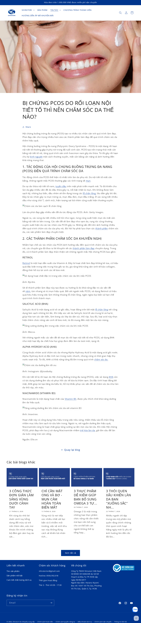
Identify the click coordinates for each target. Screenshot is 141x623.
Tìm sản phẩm (13, 571)
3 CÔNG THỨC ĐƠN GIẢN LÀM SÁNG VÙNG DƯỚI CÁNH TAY (21, 499)
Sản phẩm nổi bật (15, 575)
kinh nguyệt (36, 156)
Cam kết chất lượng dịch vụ (19, 580)
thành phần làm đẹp (84, 248)
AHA (111, 376)
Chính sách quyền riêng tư (65, 622)
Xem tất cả (70, 553)
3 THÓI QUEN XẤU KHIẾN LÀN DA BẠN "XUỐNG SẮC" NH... (118, 499)
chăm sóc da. (101, 359)
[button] (28, 10)
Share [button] (28, 127)
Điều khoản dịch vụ (85, 622)
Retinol (26, 263)
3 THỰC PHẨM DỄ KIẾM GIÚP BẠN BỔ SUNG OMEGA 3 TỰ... (85, 497)
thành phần (101, 228)
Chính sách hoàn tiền (45, 622)
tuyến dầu (61, 186)
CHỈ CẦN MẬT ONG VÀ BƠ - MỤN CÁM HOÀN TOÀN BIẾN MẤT (52, 499)
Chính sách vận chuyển (103, 622)
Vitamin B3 (70, 398)
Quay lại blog (72, 449)
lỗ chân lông (89, 193)
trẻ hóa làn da (87, 430)
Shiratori (16, 622)
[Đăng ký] (51, 603)
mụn (88, 180)
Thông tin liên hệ (120, 622)
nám (28, 291)
